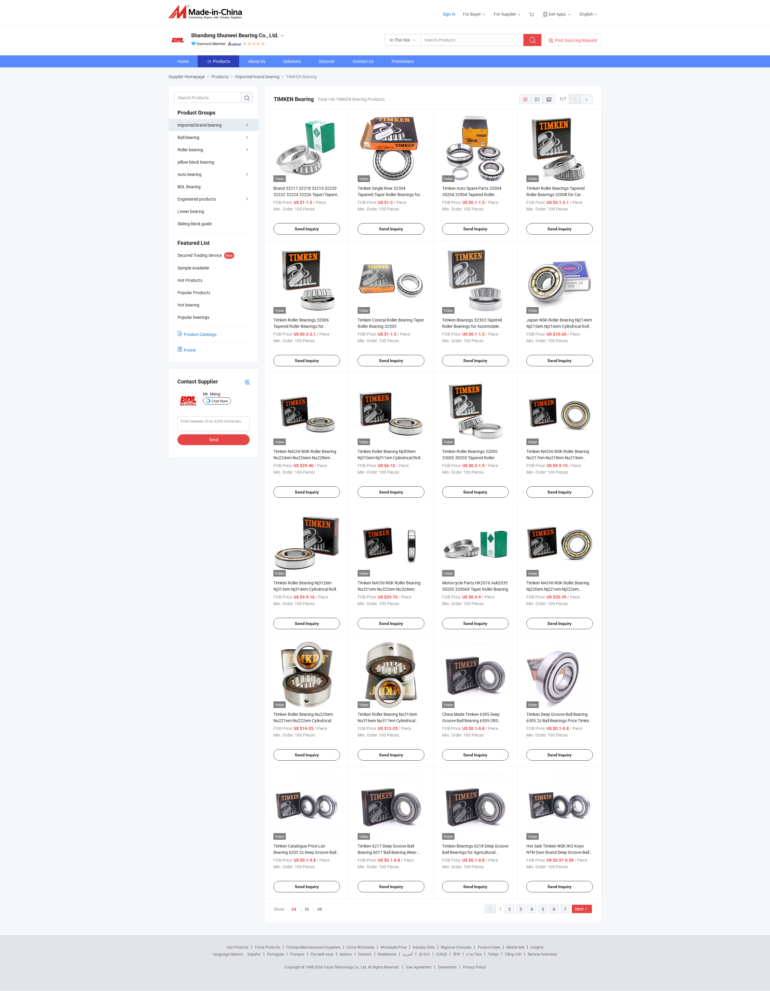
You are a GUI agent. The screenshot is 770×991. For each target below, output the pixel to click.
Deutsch (364, 954)
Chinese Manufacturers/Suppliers (313, 947)
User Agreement (419, 967)
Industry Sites (424, 947)
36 (306, 909)
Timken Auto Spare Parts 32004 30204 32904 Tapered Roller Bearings (471, 194)
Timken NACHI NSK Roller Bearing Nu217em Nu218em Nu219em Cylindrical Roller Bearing (557, 457)
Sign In (449, 14)
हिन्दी (456, 954)
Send (213, 439)
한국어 (424, 954)
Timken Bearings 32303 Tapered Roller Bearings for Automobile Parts (472, 326)
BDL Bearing (189, 186)
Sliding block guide (194, 223)
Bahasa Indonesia (542, 954)
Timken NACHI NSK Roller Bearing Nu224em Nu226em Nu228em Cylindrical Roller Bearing (304, 457)
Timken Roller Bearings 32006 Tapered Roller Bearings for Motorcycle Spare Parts (301, 326)
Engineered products (196, 199)
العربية (408, 954)
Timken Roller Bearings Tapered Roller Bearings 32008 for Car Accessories (555, 194)
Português (275, 954)
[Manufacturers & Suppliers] (207, 12)
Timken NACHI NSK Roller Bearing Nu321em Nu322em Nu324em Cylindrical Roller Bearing (389, 589)
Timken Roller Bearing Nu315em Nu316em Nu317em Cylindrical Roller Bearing (387, 720)
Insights (537, 947)
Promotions (403, 61)
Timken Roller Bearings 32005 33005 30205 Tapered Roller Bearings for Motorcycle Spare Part (474, 457)
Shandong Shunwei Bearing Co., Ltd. (235, 35)
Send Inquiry (307, 228)
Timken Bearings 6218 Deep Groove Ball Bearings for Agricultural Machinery (475, 852)
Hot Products (237, 947)
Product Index (489, 947)
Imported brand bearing (199, 125)
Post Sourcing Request (576, 40)
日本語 (441, 954)
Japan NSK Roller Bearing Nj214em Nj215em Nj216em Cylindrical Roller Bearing (559, 326)
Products (221, 61)
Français (297, 954)
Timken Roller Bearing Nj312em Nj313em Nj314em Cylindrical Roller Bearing (306, 589)
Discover (327, 61)
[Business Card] (247, 382)
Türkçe (493, 954)
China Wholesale (360, 947)
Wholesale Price (393, 947)
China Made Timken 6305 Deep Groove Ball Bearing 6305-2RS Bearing (471, 720)
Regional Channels (456, 947)
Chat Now (219, 401)
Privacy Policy (474, 967)
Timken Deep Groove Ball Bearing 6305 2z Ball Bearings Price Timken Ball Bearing (558, 720)
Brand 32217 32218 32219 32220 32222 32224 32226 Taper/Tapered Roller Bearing (306, 194)
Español (254, 954)
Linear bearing (190, 211)
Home (183, 61)
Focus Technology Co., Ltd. (346, 967)
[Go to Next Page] (586, 99)
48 (319, 909)
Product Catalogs (200, 334)
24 (293, 909)
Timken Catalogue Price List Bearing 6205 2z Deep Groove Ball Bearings (304, 852)
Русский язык (322, 954)
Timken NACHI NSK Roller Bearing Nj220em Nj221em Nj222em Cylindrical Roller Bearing (557, 589)
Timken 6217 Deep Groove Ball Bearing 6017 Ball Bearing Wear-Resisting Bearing (387, 852)
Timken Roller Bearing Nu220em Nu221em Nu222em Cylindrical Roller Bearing (303, 720)
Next (579, 909)
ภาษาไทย (474, 954)
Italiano (346, 954)
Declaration (447, 967)
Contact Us (363, 61)
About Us (256, 61)
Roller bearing (190, 149)
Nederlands (387, 954)
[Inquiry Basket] (532, 14)
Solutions (292, 61)
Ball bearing (188, 137)
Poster (190, 350)
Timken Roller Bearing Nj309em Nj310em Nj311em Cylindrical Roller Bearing (391, 457)
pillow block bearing (195, 162)
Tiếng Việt (513, 954)
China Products (267, 947)
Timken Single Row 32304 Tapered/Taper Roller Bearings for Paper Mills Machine (389, 194)
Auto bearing (189, 174)
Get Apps (557, 14)
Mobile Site (515, 947)
